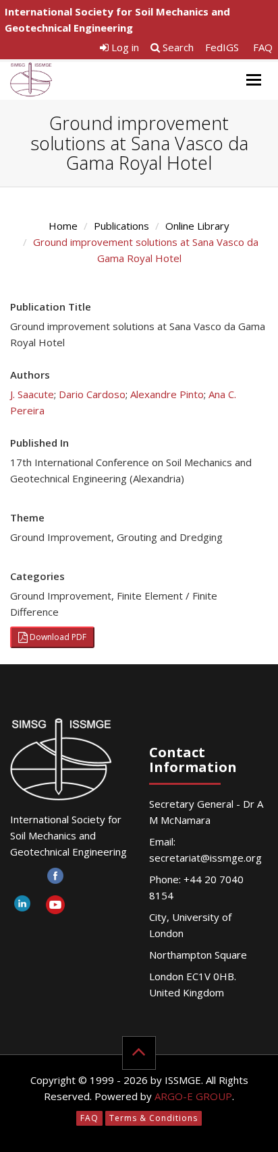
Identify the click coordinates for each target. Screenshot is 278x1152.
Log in (124, 47)
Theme (27, 517)
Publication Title (50, 306)
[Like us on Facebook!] (55, 879)
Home (63, 225)
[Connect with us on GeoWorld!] (22, 879)
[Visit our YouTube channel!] (55, 907)
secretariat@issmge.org (205, 857)
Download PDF (57, 637)
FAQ (263, 47)
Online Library (197, 225)
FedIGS (222, 47)
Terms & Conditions (153, 1118)
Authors (30, 374)
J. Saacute (32, 394)
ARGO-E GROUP (193, 1096)
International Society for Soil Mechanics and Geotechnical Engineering (117, 19)
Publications (121, 225)
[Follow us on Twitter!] (88, 879)
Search (177, 47)
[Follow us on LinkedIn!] (22, 907)
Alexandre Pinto (167, 394)
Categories (37, 576)
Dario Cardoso (92, 394)
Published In (39, 442)
